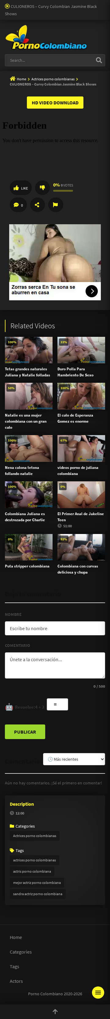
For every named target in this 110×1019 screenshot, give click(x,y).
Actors (16, 981)
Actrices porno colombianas (53, 79)
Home (21, 79)
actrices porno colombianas (34, 860)
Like (24, 188)
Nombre (13, 614)
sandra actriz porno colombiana (37, 894)
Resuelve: (24, 707)
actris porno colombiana (32, 871)
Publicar (25, 732)
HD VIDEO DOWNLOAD (55, 102)
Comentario (17, 645)
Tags (14, 966)
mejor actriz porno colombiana (37, 882)
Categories (21, 952)
